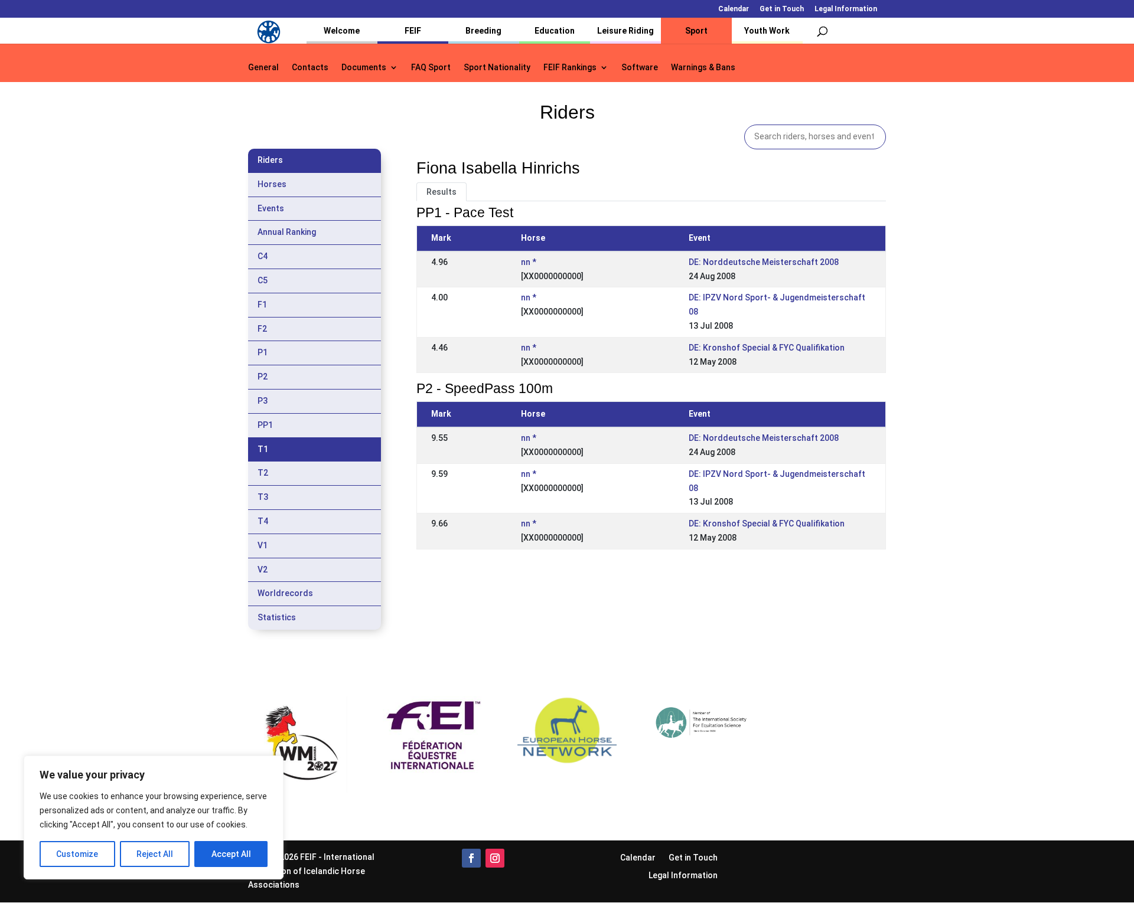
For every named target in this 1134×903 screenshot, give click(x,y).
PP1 (265, 425)
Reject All (154, 854)
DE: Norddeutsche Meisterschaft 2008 (764, 262)
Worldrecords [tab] (285, 593)
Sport (696, 30)
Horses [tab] (272, 184)
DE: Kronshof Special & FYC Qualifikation (767, 347)
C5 (263, 280)
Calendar (733, 9)
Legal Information (845, 9)
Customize (77, 854)
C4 (263, 256)
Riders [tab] (270, 160)
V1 (263, 545)
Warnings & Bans (703, 67)
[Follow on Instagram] (494, 858)
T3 (263, 497)
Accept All (231, 854)
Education (555, 30)
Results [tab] (441, 192)
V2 (263, 569)
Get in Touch (782, 9)
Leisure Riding (625, 30)
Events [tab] (271, 208)
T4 (263, 521)
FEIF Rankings (570, 67)
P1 (263, 352)
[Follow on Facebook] (471, 858)
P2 (263, 376)
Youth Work (767, 30)
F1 (262, 304)
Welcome (342, 30)
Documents (363, 67)
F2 (262, 328)
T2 (263, 472)
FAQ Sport (431, 67)
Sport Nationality (497, 67)
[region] (154, 817)
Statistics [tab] (277, 617)
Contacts (310, 67)
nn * (528, 262)
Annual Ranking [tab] (287, 232)
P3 (263, 400)
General (263, 67)
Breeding (483, 30)
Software (639, 67)
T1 (263, 449)
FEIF (413, 30)
